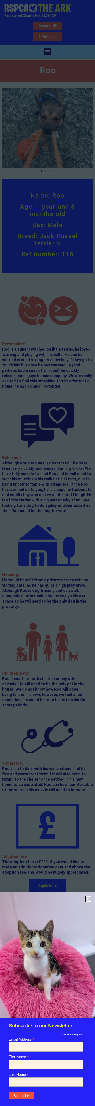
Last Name (19, 1074)
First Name (19, 1056)
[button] (88, 899)
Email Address (21, 1039)
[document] (47, 553)
